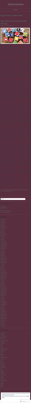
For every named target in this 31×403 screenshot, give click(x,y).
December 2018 (4, 272)
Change (2, 338)
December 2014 (4, 302)
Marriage (2, 361)
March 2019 (3, 269)
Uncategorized (7, 189)
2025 (2, 209)
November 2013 (4, 315)
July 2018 (2, 279)
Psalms (2, 370)
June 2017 (3, 298)
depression (3, 343)
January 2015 (3, 301)
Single (2, 377)
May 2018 (2, 282)
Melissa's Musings (15, 4)
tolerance (2, 379)
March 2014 (3, 310)
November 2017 (4, 291)
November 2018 (4, 274)
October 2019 (3, 261)
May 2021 (2, 239)
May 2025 (2, 220)
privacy (19, 189)
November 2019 (4, 259)
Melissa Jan (9, 25)
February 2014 (3, 311)
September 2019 (4, 262)
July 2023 (2, 229)
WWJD (2, 386)
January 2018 (3, 288)
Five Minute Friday (4, 348)
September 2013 (4, 318)
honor (2, 356)
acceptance (3, 333)
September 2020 (4, 248)
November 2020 (4, 245)
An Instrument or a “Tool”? (6, 212)
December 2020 (4, 243)
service (2, 376)
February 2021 (3, 241)
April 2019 (3, 268)
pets (1, 369)
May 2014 (2, 307)
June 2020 (3, 251)
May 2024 (2, 225)
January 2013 (3, 325)
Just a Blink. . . (3, 206)
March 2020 (3, 255)
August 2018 (3, 278)
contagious (3, 341)
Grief (1, 353)
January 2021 (3, 242)
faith (1, 344)
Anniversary (3, 335)
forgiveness (3, 350)
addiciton (2, 334)
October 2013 (3, 317)
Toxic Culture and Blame (5, 210)
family (2, 346)
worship (2, 383)
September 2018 (4, 276)
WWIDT (2, 384)
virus (2, 381)
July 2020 (2, 249)
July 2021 (2, 236)
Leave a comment (8, 191)
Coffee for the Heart (4, 340)
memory (2, 363)
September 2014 (4, 304)
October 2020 (3, 246)
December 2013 (4, 314)
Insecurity (3, 358)
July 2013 (2, 321)
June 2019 (3, 265)
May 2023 (2, 230)
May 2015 (2, 299)
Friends (2, 351)
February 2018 (3, 287)
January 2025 (3, 222)
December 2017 (4, 289)
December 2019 (4, 258)
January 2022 (3, 233)
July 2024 (2, 223)
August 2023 (3, 228)
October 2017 (3, 292)
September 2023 (4, 226)
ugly (4, 191)
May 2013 (2, 324)
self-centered (3, 374)
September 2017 (4, 294)
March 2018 (3, 285)
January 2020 (3, 256)
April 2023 (3, 232)
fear (1, 347)
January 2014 (3, 312)
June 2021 (3, 238)
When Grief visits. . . (4, 207)
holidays (2, 354)
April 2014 (3, 308)
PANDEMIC (3, 366)
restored (2, 373)
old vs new (3, 364)
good (16, 189)
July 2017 (2, 297)
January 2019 (3, 271)
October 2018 (3, 275)
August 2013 (3, 320)
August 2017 (3, 295)
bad (14, 189)
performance (3, 367)
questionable (23, 189)
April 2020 (3, 253)
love (1, 360)
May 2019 (2, 266)
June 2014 (3, 305)
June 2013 (3, 322)
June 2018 (3, 281)
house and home (4, 357)
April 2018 (3, 284)
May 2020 (2, 252)
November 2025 (4, 219)
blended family (3, 337)
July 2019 (2, 264)
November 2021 (4, 235)
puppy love (3, 371)
